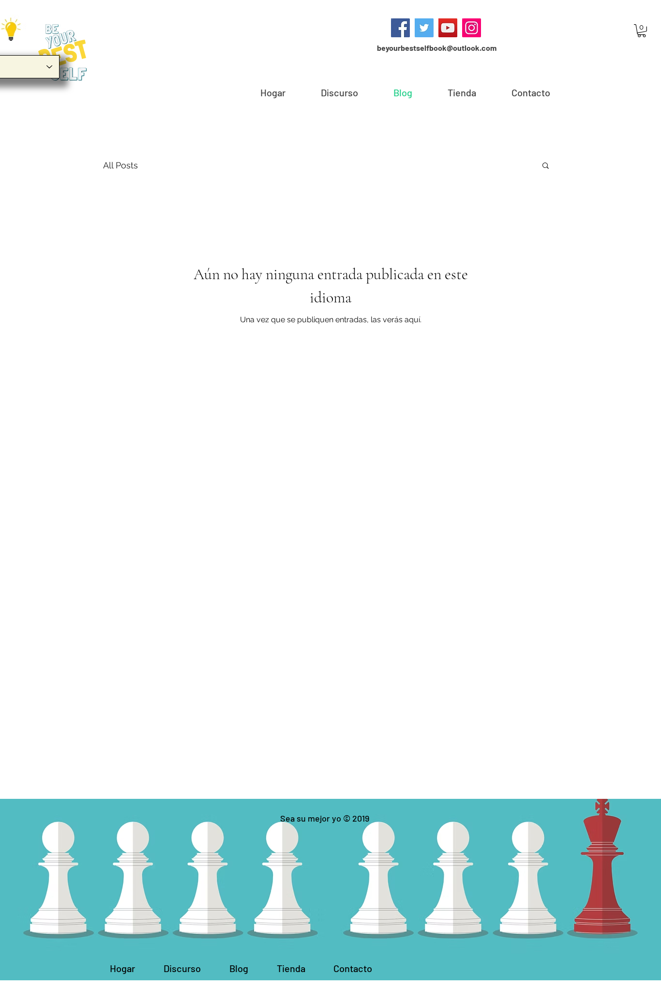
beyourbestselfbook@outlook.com (436, 47)
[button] (641, 30)
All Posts (120, 165)
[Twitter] (424, 27)
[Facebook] (400, 27)
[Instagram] (471, 27)
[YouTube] (447, 27)
